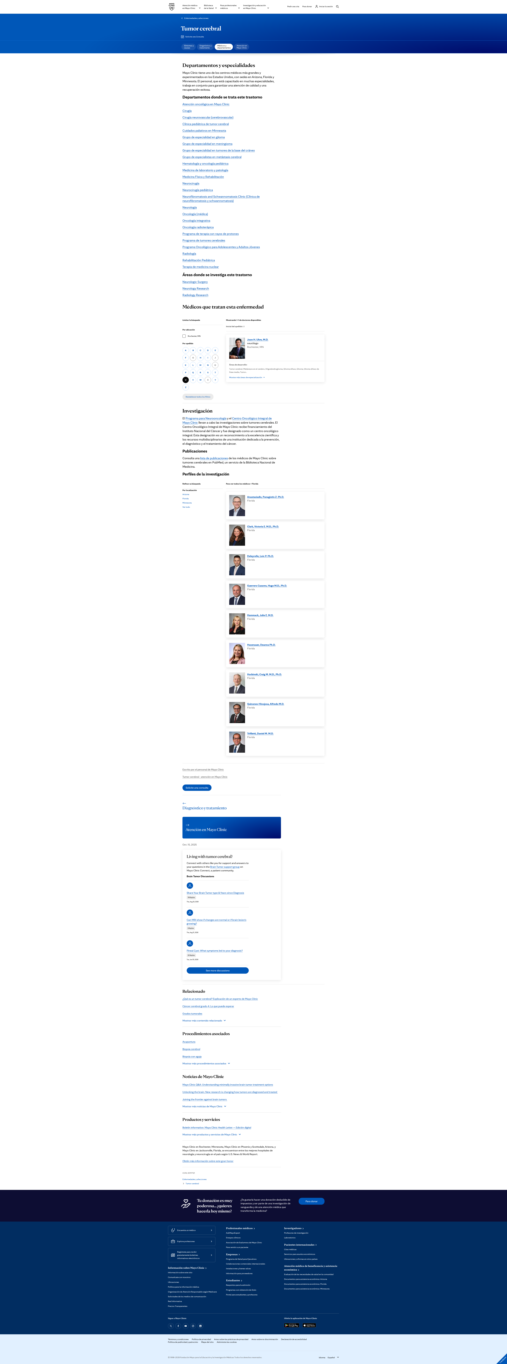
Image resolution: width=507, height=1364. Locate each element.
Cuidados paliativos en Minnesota (204, 130)
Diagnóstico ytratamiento (205, 46)
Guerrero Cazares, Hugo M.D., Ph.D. (267, 585)
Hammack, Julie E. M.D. (260, 615)
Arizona (185, 494)
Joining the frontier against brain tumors (204, 1099)
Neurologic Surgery (195, 282)
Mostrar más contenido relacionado (202, 1020)
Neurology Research (195, 288)
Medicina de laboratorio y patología (205, 170)
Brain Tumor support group (225, 866)
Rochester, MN (194, 336)
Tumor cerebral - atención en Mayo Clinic (204, 776)
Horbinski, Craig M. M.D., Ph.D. (264, 674)
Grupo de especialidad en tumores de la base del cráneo (218, 150)
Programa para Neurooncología (206, 418)
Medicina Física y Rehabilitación (203, 177)
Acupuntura (188, 1041)
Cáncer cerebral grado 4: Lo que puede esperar (208, 1006)
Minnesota (187, 502)
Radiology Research (195, 295)
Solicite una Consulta (194, 36)
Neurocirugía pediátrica (197, 190)
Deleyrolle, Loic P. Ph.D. (260, 556)
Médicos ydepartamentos (224, 46)
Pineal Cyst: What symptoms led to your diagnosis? (215, 950)
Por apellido (187, 343)
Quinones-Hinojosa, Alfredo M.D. (265, 703)
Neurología (189, 207)
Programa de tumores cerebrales (203, 240)
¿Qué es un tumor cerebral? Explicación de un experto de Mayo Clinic (220, 998)
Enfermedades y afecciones (196, 18)
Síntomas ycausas (189, 46)
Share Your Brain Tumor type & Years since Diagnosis (215, 892)
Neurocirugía (190, 183)
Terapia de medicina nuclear (200, 267)
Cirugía (187, 111)
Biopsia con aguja (192, 1056)
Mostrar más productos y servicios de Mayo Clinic (209, 1134)
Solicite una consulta (197, 787)
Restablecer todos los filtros (198, 396)
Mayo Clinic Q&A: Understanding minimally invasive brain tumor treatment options (227, 1084)
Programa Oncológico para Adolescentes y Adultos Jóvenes (221, 247)
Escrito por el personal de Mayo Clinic (203, 769)
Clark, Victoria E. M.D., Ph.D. (263, 526)
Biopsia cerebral (191, 1049)
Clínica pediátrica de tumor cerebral (205, 124)
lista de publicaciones (214, 458)
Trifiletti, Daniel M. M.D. (260, 733)
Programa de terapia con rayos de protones (210, 234)
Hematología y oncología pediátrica (205, 163)
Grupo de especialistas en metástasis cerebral (211, 157)
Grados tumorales (192, 1013)
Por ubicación (188, 329)
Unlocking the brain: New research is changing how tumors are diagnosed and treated (230, 1092)
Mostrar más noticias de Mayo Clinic (202, 1106)
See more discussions (218, 970)
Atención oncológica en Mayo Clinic (205, 104)
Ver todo (186, 507)
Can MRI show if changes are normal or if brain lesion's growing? (216, 921)
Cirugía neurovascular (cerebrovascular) (207, 117)
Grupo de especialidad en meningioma (207, 144)
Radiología (189, 253)
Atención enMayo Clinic (242, 46)
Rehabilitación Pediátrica (198, 260)
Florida (185, 498)
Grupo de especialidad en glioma (203, 137)
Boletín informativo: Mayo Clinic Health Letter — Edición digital (216, 1127)
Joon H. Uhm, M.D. (257, 339)
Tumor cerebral (201, 28)
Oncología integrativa (196, 220)
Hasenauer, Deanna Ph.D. (261, 644)
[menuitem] (188, 47)
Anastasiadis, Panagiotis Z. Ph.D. (265, 496)
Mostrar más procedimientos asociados (204, 1063)
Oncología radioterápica (198, 227)
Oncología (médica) (195, 214)
